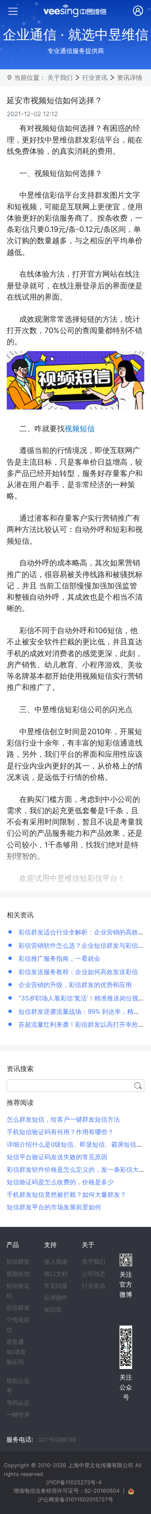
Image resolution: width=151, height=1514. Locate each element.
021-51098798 (57, 1439)
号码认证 (18, 1402)
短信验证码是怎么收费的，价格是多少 (60, 1182)
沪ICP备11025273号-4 (74, 1482)
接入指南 (56, 1261)
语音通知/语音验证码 (16, 1351)
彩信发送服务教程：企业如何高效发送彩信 (77, 972)
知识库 (53, 1309)
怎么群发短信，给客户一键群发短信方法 (63, 1119)
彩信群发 (18, 1307)
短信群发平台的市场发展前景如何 (54, 1207)
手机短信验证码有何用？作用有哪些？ (60, 1132)
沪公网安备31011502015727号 (75, 1499)
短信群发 (18, 1261)
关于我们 (60, 77)
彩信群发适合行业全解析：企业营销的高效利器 (84, 932)
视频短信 (18, 1273)
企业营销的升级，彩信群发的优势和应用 (74, 985)
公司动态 (93, 1273)
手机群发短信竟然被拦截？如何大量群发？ (66, 1194)
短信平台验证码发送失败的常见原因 (57, 1157)
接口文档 (56, 1273)
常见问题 (56, 1285)
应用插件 (56, 1297)
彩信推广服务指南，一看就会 (58, 958)
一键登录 (18, 1414)
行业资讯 (94, 77)
